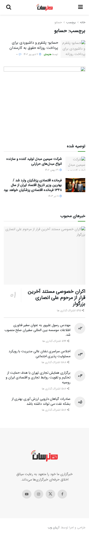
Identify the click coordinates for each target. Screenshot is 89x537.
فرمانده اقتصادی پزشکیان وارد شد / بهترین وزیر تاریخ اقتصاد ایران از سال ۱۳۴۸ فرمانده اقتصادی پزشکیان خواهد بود (33, 185)
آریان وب (53, 527)
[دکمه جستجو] (8, 7)
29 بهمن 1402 (52, 170)
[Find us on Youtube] (26, 494)
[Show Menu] (80, 7)
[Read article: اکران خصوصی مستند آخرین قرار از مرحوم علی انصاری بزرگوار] (44, 255)
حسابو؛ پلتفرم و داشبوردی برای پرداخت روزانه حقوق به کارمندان (33, 45)
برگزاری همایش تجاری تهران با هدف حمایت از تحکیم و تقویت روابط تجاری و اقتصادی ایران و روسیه (38, 377)
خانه (82, 22)
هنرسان (47, 54)
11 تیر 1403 (53, 196)
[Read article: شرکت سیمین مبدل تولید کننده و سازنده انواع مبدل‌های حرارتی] (75, 164)
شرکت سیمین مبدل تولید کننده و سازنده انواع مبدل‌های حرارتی (34, 161)
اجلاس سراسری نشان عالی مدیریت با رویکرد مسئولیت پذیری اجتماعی (39, 354)
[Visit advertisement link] (44, 100)
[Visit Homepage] (44, 7)
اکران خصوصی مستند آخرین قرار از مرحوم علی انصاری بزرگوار (56, 298)
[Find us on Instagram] (38, 494)
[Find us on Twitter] (50, 494)
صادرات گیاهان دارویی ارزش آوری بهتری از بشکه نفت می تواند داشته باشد (41, 401)
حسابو (58, 22)
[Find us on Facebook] (62, 494)
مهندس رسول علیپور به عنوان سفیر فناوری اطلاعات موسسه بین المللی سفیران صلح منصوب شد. (37, 329)
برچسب (71, 22)
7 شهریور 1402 (31, 54)
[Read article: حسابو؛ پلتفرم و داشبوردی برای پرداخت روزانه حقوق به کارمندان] (73, 49)
